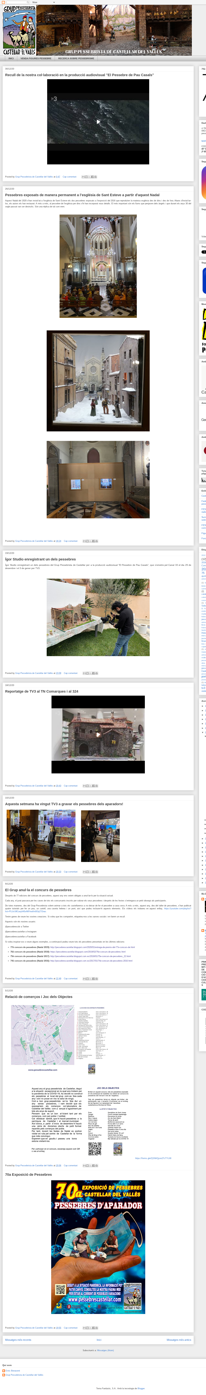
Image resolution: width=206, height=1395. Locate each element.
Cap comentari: (70, 177)
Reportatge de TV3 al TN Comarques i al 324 (41, 691)
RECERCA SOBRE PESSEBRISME (76, 58)
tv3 (203, 688)
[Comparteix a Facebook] (92, 176)
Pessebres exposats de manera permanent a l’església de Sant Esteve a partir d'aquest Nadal (82, 195)
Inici (99, 1340)
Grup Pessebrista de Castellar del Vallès (24, 1375)
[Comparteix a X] (89, 176)
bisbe (203, 586)
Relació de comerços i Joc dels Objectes (38, 997)
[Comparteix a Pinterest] (95, 176)
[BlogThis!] (86, 176)
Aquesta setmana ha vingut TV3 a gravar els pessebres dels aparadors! (64, 804)
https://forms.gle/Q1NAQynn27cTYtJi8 (153, 1158)
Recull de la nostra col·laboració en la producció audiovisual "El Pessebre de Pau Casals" (79, 75)
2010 (203, 555)
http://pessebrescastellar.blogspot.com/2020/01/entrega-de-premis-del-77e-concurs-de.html (92, 947)
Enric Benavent (13, 1371)
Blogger (141, 1388)
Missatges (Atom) (105, 1350)
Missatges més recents (18, 1340)
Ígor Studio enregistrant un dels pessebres (40, 559)
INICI (11, 58)
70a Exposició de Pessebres (28, 1175)
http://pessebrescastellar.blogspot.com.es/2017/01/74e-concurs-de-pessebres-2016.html (91, 961)
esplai (203, 614)
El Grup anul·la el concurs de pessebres (38, 890)
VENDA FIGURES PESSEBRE (36, 58)
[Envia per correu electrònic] (83, 176)
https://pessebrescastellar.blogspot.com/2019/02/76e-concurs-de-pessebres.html (88, 952)
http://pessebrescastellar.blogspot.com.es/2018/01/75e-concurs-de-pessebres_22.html (90, 956)
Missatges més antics (179, 1340)
